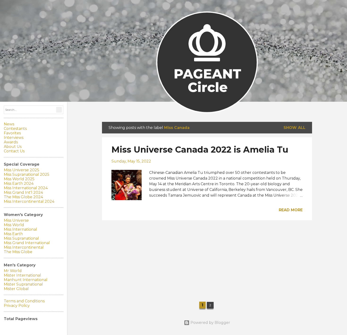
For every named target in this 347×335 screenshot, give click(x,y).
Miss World (14, 225)
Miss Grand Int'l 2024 (23, 192)
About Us (12, 146)
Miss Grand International (27, 243)
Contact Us (14, 151)
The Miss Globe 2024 (23, 197)
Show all (294, 127)
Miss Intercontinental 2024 (29, 201)
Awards (11, 142)
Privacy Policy (17, 305)
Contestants (15, 128)
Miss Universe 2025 (21, 170)
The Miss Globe (18, 252)
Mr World (13, 271)
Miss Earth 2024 (19, 183)
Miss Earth (13, 234)
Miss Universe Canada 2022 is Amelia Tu (199, 149)
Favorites (12, 133)
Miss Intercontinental (24, 247)
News (9, 124)
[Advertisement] (207, 257)
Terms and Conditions (24, 301)
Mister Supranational (23, 284)
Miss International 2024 (26, 188)
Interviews (13, 137)
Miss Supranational (21, 238)
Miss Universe (16, 220)
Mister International (22, 275)
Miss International (20, 229)
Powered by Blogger (210, 322)
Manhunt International (25, 280)
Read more (291, 210)
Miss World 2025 (19, 179)
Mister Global (16, 289)
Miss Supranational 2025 (26, 174)
